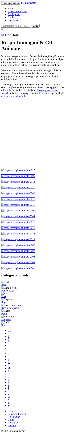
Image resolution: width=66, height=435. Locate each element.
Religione (6, 319)
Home (11, 8)
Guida (11, 17)
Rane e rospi (7, 290)
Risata (4, 284)
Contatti (12, 425)
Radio (4, 325)
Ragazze (5, 302)
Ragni (4, 313)
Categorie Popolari (17, 11)
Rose (3, 296)
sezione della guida (16, 96)
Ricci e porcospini (10, 308)
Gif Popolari (14, 14)
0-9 (9, 330)
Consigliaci (13, 20)
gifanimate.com (28, 2)
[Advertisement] (33, 133)
